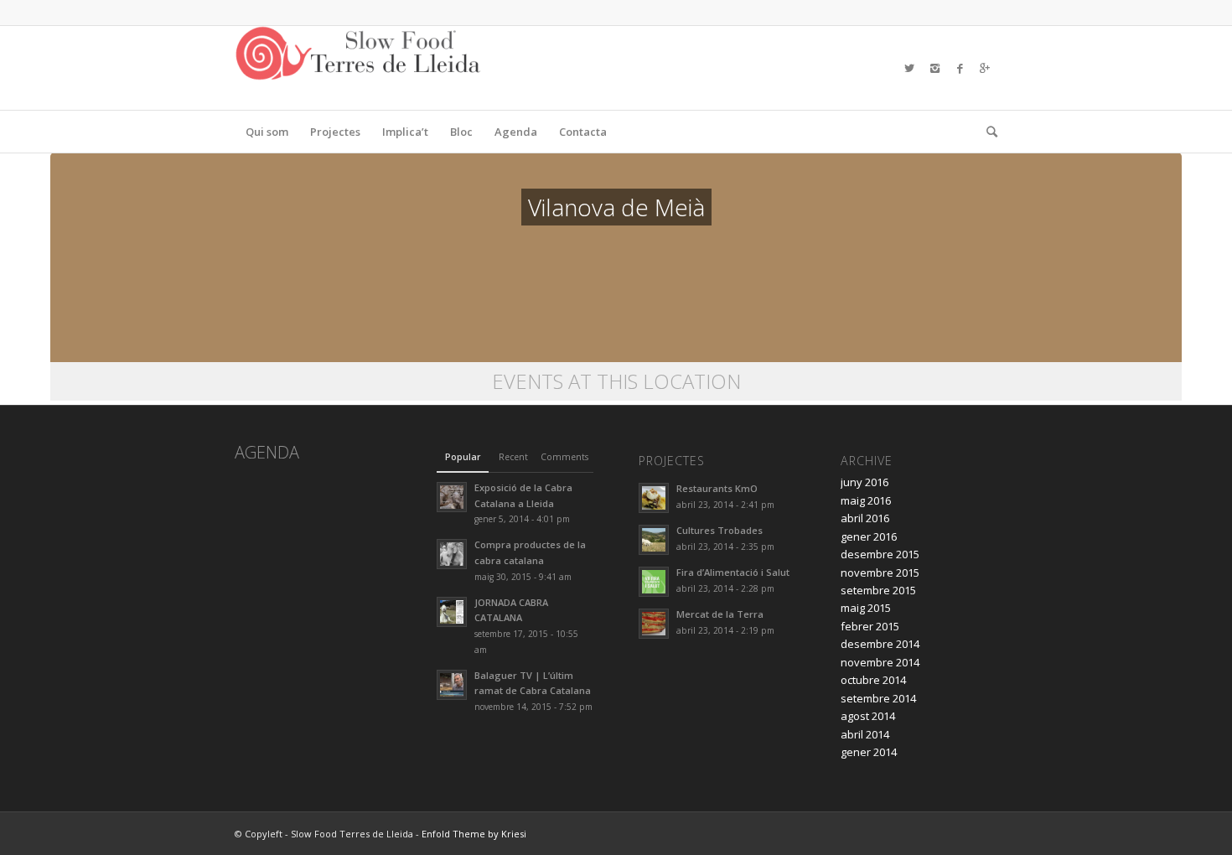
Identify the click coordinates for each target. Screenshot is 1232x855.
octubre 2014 (873, 679)
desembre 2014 (880, 643)
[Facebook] (959, 67)
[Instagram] (934, 67)
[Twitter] (909, 67)
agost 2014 (868, 715)
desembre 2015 (880, 554)
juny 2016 (864, 482)
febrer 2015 (870, 626)
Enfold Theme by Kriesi (474, 833)
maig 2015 (866, 607)
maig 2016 (866, 500)
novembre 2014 (880, 662)
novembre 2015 (880, 572)
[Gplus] (984, 67)
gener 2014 (869, 751)
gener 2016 (869, 536)
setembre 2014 (878, 698)
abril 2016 (865, 518)
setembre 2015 (878, 590)
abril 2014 (865, 734)
